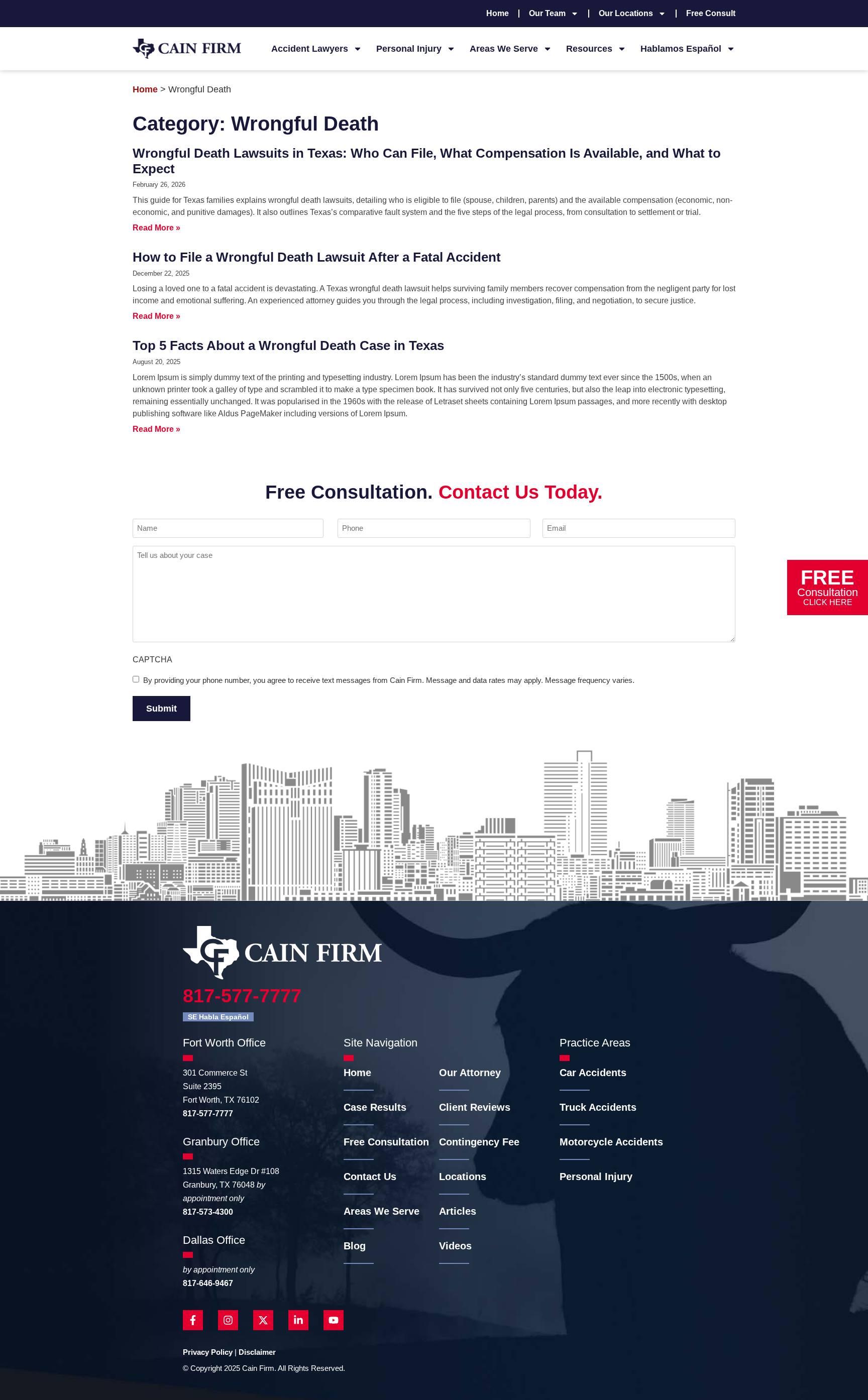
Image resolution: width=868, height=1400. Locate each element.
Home (497, 13)
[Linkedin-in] (298, 1320)
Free (827, 585)
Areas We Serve (504, 49)
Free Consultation (386, 1141)
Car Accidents (593, 1072)
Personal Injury (409, 49)
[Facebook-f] (193, 1320)
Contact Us (370, 1176)
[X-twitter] (263, 1320)
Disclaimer (257, 1352)
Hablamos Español (680, 49)
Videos (455, 1245)
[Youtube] (333, 1320)
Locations (462, 1176)
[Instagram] (228, 1320)
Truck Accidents (598, 1107)
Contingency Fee (479, 1141)
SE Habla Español (218, 1017)
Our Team (547, 13)
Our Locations (626, 13)
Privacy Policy (208, 1352)
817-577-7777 (242, 995)
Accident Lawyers (309, 49)
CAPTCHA (152, 660)
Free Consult (710, 13)
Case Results (375, 1107)
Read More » (156, 227)
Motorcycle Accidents (611, 1141)
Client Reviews (474, 1107)
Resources (589, 49)
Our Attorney (470, 1072)
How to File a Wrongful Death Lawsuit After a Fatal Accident (317, 257)
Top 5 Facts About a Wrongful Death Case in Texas (288, 345)
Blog (355, 1245)
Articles (457, 1211)
